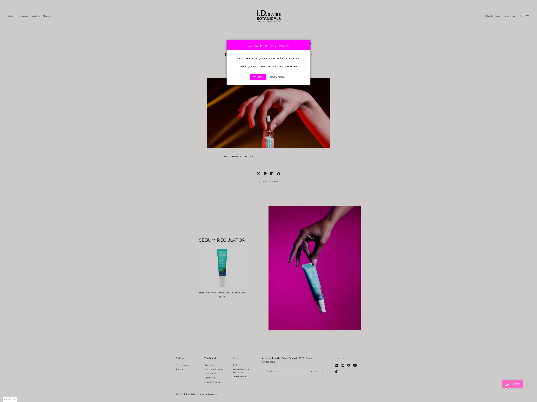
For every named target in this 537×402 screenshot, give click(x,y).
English (7, 399)
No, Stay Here (277, 76)
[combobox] (10, 399)
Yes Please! (258, 76)
